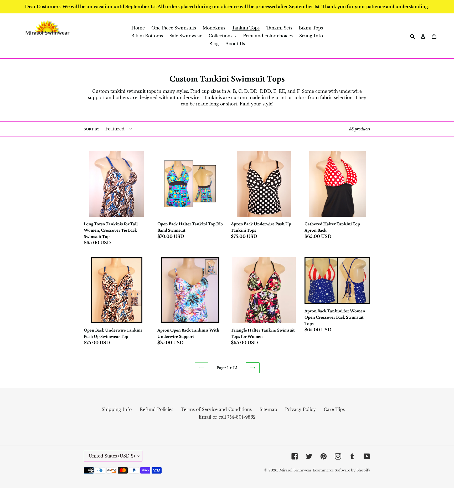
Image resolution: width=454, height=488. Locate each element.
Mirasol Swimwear (295, 470)
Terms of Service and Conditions (216, 409)
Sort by (91, 129)
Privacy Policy (300, 409)
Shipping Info (117, 409)
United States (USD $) (112, 456)
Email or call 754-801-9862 (227, 417)
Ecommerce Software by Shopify (341, 470)
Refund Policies (156, 409)
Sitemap (268, 409)
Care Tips (334, 409)
